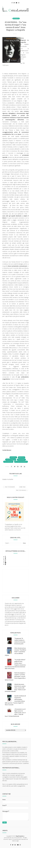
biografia (16, 18)
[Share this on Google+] (18, 466)
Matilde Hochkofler (21, 461)
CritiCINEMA (21, 459)
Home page (22, 486)
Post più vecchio (21, 490)
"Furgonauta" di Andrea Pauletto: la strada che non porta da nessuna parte (19, 641)
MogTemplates (20, 836)
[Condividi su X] (14, 466)
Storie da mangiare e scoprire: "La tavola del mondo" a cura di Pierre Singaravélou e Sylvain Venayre (15, 676)
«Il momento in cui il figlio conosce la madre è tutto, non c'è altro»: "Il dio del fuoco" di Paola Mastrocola (15, 712)
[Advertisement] (15, 581)
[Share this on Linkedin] (24, 466)
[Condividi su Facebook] (11, 466)
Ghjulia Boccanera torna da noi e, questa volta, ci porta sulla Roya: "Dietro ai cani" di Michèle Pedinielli (15, 688)
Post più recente (10, 486)
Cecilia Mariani (10, 459)
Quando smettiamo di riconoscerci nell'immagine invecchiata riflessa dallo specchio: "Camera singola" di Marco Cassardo (15, 700)
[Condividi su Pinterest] (21, 466)
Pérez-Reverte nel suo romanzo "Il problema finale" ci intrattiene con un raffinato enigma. (15, 651)
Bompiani (21, 457)
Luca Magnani (8, 461)
